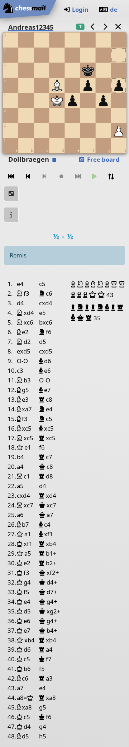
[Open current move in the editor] (11, 193)
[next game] (105, 26)
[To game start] (11, 176)
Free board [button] (103, 159)
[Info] (11, 214)
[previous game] (92, 26)
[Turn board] (111, 176)
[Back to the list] (118, 26)
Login (80, 9)
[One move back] (27, 176)
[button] (74, 284)
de (114, 9)
